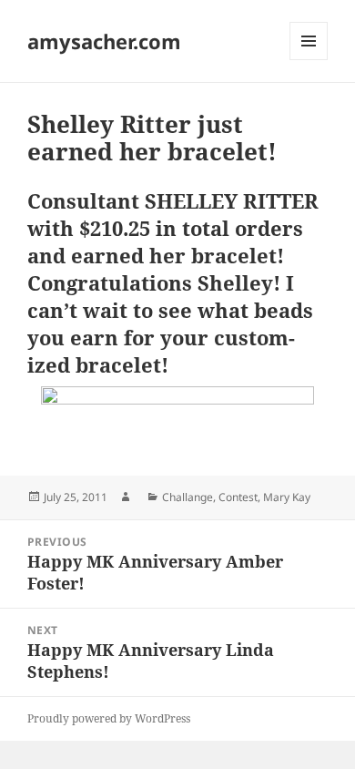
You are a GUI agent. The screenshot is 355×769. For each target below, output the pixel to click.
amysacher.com (104, 41)
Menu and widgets (309, 59)
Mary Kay (286, 497)
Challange (187, 497)
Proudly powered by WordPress (108, 718)
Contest (238, 497)
